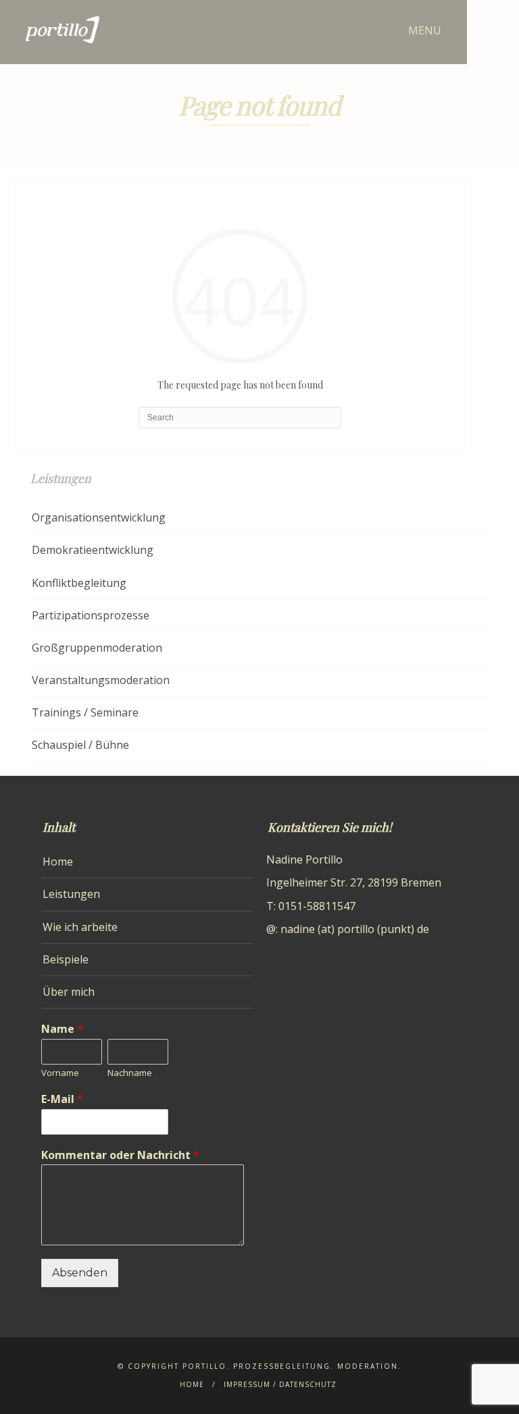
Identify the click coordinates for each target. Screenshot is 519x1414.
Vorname (60, 1073)
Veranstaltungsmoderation (101, 680)
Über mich (69, 991)
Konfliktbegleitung (79, 582)
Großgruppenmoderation (97, 647)
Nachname (129, 1073)
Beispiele (66, 959)
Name (62, 1029)
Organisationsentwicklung (99, 517)
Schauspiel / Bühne (80, 744)
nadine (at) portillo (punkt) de (354, 929)
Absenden (79, 1272)
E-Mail (62, 1099)
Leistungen (71, 893)
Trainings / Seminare (85, 712)
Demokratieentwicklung (92, 549)
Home (58, 861)
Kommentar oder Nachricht (120, 1155)
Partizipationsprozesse (90, 615)
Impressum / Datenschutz (280, 1384)
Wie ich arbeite (80, 927)
